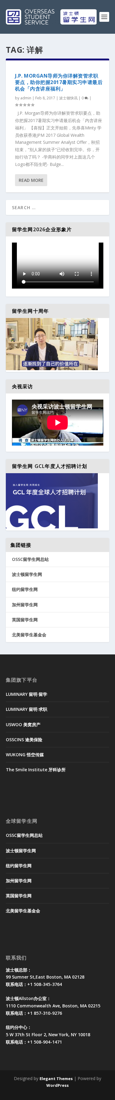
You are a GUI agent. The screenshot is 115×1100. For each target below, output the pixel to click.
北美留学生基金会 (29, 635)
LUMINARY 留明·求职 (26, 709)
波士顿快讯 (68, 98)
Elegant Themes (56, 1078)
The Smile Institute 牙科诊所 (36, 769)
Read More (31, 180)
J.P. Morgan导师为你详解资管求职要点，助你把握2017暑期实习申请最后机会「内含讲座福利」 (59, 82)
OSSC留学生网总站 (30, 559)
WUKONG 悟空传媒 (25, 754)
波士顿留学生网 (27, 574)
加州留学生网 (25, 604)
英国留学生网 (25, 620)
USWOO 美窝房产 (23, 724)
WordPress (57, 1085)
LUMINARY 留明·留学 (26, 694)
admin (25, 98)
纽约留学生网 (25, 589)
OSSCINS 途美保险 (24, 739)
